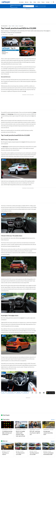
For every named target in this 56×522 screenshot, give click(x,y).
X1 (32, 115)
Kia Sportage (10, 114)
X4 (1, 117)
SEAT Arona (5, 146)
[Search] (53, 2)
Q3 (25, 91)
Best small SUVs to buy (5, 76)
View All (52, 419)
